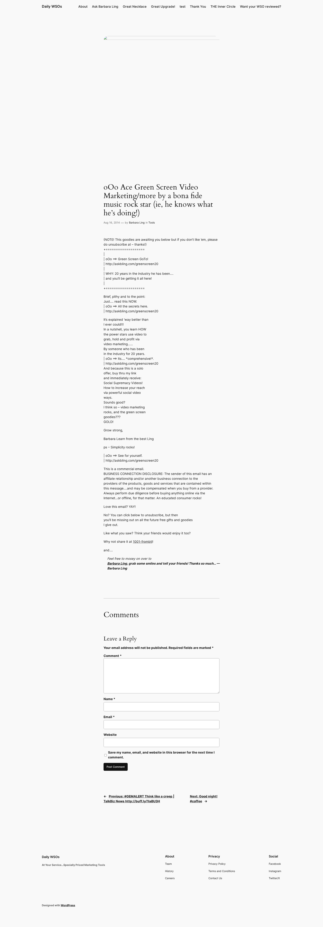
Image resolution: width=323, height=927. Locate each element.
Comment (113, 656)
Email (109, 717)
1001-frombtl (142, 541)
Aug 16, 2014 (112, 222)
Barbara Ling (137, 222)
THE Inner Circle (223, 6)
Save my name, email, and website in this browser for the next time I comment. (161, 755)
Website (110, 735)
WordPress (68, 905)
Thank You (198, 6)
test (182, 6)
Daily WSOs (52, 6)
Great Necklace (135, 6)
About (82, 6)
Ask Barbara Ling (105, 6)
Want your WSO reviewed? (260, 6)
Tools (151, 222)
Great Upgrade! (163, 6)
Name (109, 699)
